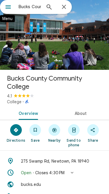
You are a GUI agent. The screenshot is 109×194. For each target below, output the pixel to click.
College (14, 101)
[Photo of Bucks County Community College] (54, 35)
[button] (54, 173)
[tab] (27, 113)
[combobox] (30, 6)
